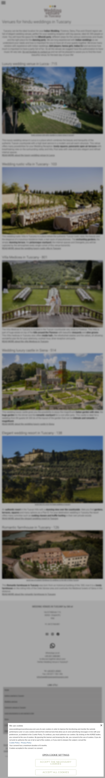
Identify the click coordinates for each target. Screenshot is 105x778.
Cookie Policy (14, 743)
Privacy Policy (26, 743)
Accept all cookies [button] (56, 772)
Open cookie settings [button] (55, 755)
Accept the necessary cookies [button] (56, 763)
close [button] (101, 725)
